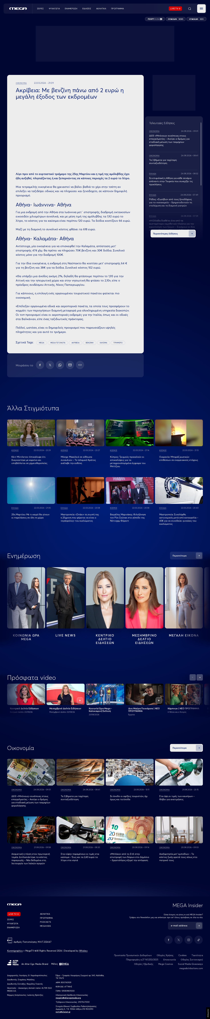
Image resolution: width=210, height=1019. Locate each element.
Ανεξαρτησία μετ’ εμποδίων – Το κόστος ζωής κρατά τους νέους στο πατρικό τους (178, 857)
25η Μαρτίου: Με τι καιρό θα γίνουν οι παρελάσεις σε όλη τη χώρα (30, 516)
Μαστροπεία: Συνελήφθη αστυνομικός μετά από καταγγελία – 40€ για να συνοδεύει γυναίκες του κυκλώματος (178, 519)
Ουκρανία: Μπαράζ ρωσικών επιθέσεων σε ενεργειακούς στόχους (178, 458)
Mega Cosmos (165, 964)
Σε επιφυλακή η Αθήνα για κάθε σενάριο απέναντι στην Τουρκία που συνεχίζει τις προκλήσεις (171, 181)
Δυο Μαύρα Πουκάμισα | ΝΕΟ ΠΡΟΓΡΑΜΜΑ (144, 709)
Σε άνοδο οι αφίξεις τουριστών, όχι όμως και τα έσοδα (129, 798)
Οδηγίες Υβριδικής (143, 964)
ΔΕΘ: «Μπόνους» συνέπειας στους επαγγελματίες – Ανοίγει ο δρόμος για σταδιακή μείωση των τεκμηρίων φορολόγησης (30, 801)
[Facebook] (40, 365)
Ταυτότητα (197, 955)
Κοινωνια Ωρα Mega (26, 637)
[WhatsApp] (60, 365)
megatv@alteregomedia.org (68, 998)
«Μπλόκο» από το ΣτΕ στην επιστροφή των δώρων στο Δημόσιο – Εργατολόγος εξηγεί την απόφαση (129, 857)
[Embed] (80, 365)
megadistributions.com (191, 968)
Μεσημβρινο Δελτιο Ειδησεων (144, 639)
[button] (201, 8)
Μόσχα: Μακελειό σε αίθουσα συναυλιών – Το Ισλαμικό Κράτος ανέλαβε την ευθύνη (78, 460)
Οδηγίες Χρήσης (165, 955)
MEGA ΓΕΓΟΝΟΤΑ (57, 343)
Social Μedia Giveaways (190, 964)
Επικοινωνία (169, 959)
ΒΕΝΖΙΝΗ (90, 343)
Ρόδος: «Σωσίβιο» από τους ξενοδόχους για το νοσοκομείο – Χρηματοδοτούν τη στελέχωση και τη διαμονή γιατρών (170, 202)
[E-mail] (70, 365)
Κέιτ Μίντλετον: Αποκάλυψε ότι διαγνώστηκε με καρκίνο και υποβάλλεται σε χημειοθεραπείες (29, 460)
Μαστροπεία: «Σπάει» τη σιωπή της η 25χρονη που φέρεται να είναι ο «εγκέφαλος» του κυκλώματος (80, 517)
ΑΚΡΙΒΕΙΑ (75, 343)
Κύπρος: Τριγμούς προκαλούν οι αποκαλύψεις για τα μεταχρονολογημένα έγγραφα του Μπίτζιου (128, 461)
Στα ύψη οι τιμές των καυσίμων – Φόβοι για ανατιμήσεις (177, 798)
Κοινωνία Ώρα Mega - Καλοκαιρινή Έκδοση (100, 709)
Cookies (182, 955)
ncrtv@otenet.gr (63, 1012)
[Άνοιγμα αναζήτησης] (189, 8)
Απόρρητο (208, 1013)
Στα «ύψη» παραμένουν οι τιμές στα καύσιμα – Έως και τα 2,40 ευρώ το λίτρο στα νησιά (80, 857)
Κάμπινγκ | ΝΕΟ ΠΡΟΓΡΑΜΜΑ (183, 708)
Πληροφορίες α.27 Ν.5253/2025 (142, 959)
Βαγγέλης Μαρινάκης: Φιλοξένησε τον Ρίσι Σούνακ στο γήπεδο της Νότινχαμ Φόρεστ (128, 517)
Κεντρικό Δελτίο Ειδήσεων (24, 708)
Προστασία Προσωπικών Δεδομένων (133, 955)
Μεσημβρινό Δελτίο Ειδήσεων (65, 708)
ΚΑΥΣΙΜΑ (103, 343)
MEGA (41, 343)
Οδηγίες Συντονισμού (192, 959)
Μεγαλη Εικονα (184, 635)
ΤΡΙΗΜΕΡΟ (118, 343)
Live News (65, 635)
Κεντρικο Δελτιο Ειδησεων (105, 639)
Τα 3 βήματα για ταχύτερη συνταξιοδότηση (74, 798)
